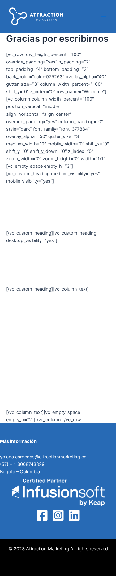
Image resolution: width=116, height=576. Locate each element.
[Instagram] (58, 515)
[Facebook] (42, 515)
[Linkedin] (74, 515)
